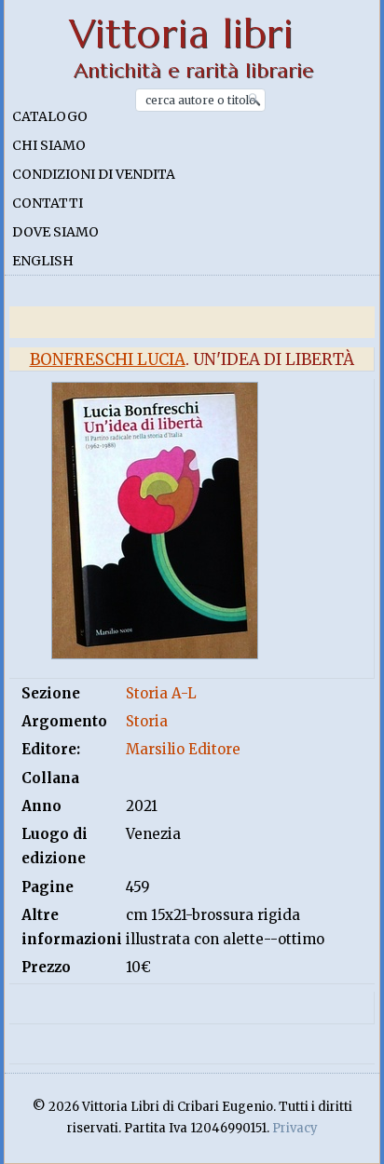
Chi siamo (49, 145)
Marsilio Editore (183, 749)
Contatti (47, 203)
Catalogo (50, 116)
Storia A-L (161, 693)
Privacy (295, 1128)
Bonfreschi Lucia (107, 359)
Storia (147, 721)
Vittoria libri (181, 34)
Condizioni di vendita (93, 174)
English (43, 260)
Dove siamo (55, 231)
